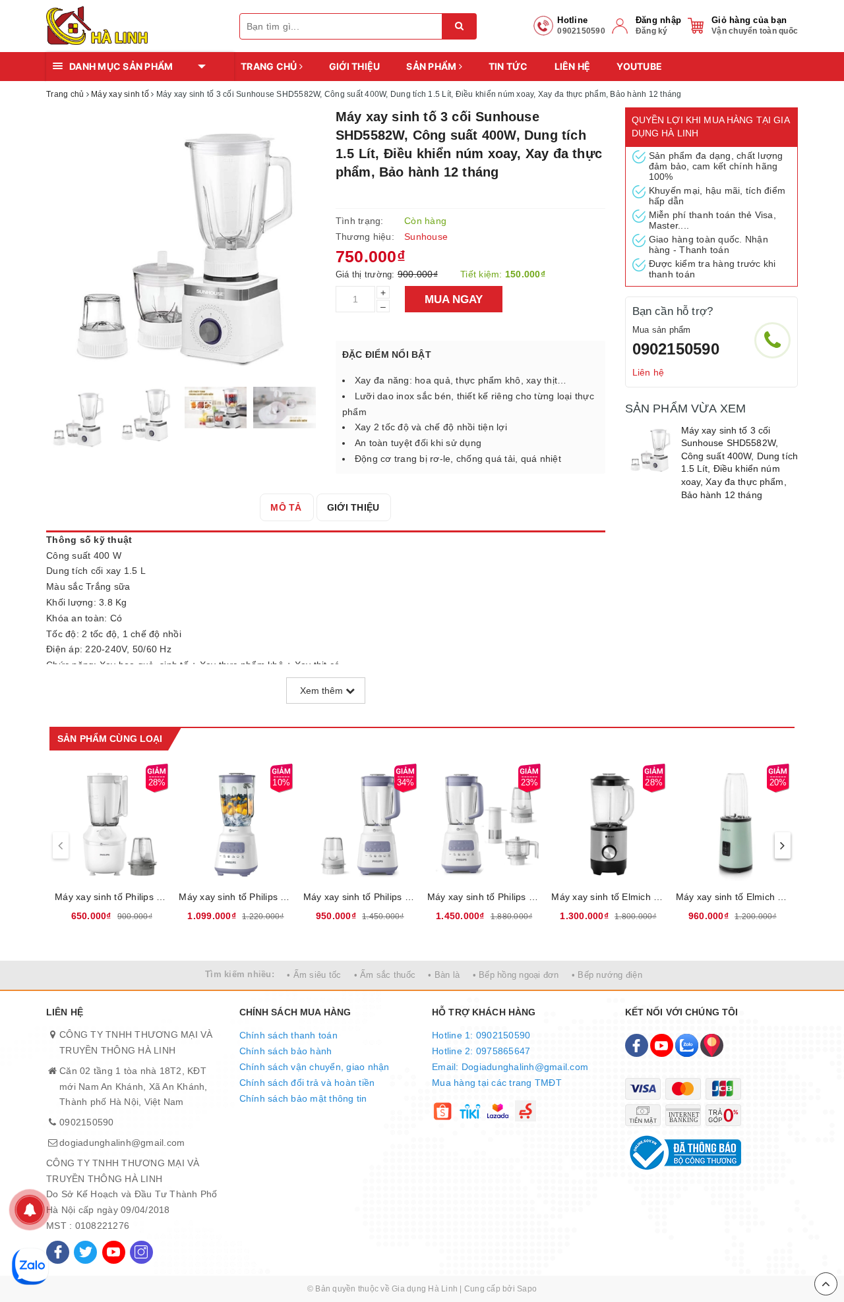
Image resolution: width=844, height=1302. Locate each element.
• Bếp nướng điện (607, 975)
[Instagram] (141, 1252)
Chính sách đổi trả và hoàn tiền (307, 1082)
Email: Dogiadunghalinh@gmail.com (510, 1066)
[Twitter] (85, 1252)
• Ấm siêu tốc (314, 975)
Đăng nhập (658, 20)
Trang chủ (270, 66)
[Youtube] (113, 1252)
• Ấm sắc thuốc (385, 975)
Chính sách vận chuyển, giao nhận (314, 1066)
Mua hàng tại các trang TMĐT (497, 1082)
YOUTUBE (639, 66)
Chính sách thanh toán (288, 1035)
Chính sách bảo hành (285, 1051)
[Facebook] (57, 1252)
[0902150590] (772, 340)
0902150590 (675, 349)
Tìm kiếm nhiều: (239, 974)
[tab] (285, 507)
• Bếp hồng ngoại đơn (516, 975)
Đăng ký (652, 31)
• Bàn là (444, 975)
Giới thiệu (354, 66)
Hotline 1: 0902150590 (481, 1035)
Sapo (527, 1288)
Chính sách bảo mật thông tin (303, 1098)
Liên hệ (573, 66)
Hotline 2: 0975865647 (481, 1051)
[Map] (711, 1045)
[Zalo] (686, 1045)
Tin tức (508, 66)
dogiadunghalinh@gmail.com (122, 1142)
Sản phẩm (432, 66)
